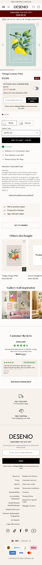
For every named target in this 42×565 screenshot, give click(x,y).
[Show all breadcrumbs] (4, 19)
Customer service (29, 480)
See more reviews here (21, 382)
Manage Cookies (28, 506)
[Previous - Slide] (3, 45)
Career (17, 488)
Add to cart (21, 140)
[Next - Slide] (39, 45)
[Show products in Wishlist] (33, 7)
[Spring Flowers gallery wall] (16, 305)
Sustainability (14, 492)
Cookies (25, 492)
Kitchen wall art (16, 19)
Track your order (28, 484)
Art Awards (15, 520)
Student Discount (13, 509)
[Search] (8, 7)
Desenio (27, 558)
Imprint (17, 484)
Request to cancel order (29, 501)
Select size (6, 128)
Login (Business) (13, 524)
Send (21, 461)
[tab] (7, 69)
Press (17, 480)
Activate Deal (32, 100)
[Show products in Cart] (38, 7)
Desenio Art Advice (29, 476)
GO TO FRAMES (21, 225)
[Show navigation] (3, 7)
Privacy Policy (19, 106)
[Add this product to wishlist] (37, 24)
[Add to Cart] (24, 269)
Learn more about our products (21, 195)
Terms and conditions (30, 488)
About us (16, 476)
